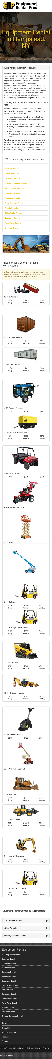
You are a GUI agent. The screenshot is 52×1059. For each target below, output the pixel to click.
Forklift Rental (8, 989)
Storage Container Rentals (16, 183)
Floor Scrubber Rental (11, 985)
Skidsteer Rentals (12, 228)
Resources (6, 1037)
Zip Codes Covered (13, 920)
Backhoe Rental (8, 959)
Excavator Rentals (12, 178)
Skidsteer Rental (8, 1011)
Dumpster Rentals (12, 198)
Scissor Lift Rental (9, 1007)
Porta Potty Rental (9, 1003)
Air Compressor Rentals (15, 188)
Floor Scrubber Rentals (14, 203)
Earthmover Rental (9, 976)
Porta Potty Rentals (13, 223)
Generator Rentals (12, 218)
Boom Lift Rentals (12, 193)
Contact (5, 1041)
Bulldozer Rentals (12, 173)
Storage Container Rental (12, 1016)
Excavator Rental (9, 981)
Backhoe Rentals (12, 168)
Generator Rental (9, 994)
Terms (2, 1055)
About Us (6, 1028)
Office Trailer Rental (10, 998)
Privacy (46, 1048)
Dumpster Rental (9, 972)
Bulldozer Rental (8, 967)
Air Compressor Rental (11, 954)
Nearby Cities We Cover (15, 935)
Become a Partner (9, 1032)
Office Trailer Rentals (13, 213)
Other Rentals (10, 928)
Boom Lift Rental (9, 963)
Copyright (10, 1055)
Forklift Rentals (11, 208)
